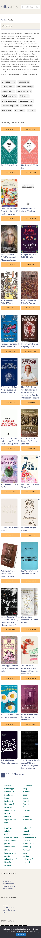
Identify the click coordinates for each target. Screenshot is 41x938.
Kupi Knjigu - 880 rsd (10, 172)
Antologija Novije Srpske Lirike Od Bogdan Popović (8, 574)
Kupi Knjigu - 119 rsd (30, 448)
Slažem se (21, 935)
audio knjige (9, 788)
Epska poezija (7, 91)
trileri (25, 853)
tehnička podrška (9, 883)
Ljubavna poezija (9, 101)
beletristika (9, 791)
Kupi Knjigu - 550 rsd (10, 581)
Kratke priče (27, 105)
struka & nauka (29, 843)
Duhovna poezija (24, 91)
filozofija (26, 810)
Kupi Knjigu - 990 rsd (30, 264)
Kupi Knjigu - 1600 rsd (10, 491)
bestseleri (8, 801)
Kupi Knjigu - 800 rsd (10, 402)
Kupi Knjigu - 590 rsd (10, 218)
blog (4, 912)
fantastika (27, 804)
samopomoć (28, 834)
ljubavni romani (10, 853)
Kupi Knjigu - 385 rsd (10, 448)
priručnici (8, 865)
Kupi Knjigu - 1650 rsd (31, 629)
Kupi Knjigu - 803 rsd (30, 402)
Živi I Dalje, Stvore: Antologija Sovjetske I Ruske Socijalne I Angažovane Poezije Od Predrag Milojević (30, 392)
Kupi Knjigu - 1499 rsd (10, 351)
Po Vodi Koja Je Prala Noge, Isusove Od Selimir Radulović (9, 390)
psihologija (27, 828)
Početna (4, 20)
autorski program (9, 910)
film (24, 807)
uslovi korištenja (8, 907)
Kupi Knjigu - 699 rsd (10, 129)
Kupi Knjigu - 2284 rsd (10, 629)
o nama (5, 905)
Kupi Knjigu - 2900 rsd (31, 218)
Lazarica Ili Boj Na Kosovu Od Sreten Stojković (29, 441)
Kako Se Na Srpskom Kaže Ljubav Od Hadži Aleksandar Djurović (10, 441)
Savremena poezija (25, 86)
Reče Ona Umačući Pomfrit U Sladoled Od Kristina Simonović (10, 211)
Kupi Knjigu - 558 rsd (30, 724)
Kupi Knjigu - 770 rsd (10, 264)
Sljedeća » (19, 774)
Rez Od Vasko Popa (9, 165)
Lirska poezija (7, 86)
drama (7, 822)
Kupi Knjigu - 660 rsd (10, 307)
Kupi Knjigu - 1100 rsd (31, 172)
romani (26, 831)
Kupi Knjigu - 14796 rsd (30, 351)
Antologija (24, 96)
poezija (7, 856)
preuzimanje (7, 881)
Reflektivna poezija (10, 105)
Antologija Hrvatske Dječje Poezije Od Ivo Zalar (10, 668)
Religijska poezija (9, 96)
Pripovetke (6, 110)
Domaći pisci (24, 82)
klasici (6, 834)
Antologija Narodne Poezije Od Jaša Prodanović (29, 717)
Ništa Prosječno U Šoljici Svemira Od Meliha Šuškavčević (9, 257)
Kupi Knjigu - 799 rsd (10, 678)
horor (25, 813)
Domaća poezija (8, 82)
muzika (26, 856)
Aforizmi (31, 110)
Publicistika (19, 110)
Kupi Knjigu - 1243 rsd (31, 678)
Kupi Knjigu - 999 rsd (30, 491)
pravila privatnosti (9, 886)
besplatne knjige (8, 889)
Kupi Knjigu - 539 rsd (30, 535)
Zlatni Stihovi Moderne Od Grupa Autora (29, 619)
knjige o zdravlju (11, 837)
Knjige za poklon (26, 101)
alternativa (8, 785)
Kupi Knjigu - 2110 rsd (31, 581)
